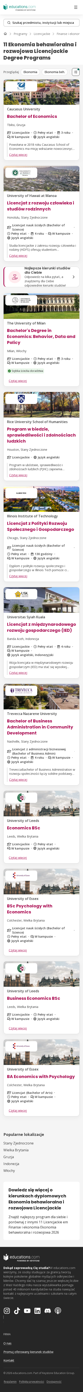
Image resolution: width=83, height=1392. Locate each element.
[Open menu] (76, 7)
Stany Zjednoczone (18, 1143)
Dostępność (54, 1381)
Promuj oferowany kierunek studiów (28, 1352)
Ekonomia (30, 72)
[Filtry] (76, 72)
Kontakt (8, 1360)
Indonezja (11, 1163)
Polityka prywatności (31, 1381)
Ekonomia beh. (54, 72)
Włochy (9, 1170)
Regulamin (10, 1381)
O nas (7, 1343)
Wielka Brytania (16, 1150)
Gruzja (8, 1157)
